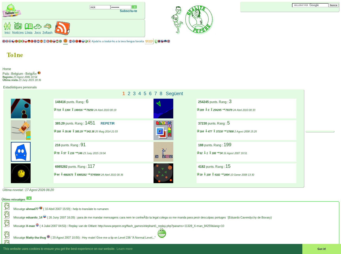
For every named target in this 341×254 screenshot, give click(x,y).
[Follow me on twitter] (11, 16)
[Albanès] (80, 42)
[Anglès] (3, 42)
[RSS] (62, 34)
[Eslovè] (162, 42)
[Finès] (10, 42)
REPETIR (108, 123)
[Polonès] (25, 42)
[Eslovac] (54, 42)
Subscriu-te (128, 11)
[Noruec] (35, 42)
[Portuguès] (18, 42)
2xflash (47, 32)
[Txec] (13, 42)
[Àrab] (155, 42)
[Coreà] (159, 42)
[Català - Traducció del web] (65, 42)
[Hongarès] (57, 42)
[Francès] (6, 42)
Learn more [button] (125, 248)
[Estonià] (165, 42)
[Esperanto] (86, 42)
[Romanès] (50, 42)
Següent (174, 93)
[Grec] (73, 42)
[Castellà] (41, 42)
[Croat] (70, 42)
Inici (7, 32)
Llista (28, 32)
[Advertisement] (264, 18)
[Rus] (83, 42)
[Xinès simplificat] (76, 42)
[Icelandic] (168, 42)
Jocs (37, 32)
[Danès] (47, 42)
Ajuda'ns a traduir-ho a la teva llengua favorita (118, 41)
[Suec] (60, 42)
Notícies (18, 32)
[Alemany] (28, 42)
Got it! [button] (322, 248)
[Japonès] (89, 42)
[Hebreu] (44, 42)
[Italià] (22, 42)
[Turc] (32, 42)
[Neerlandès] (38, 42)
